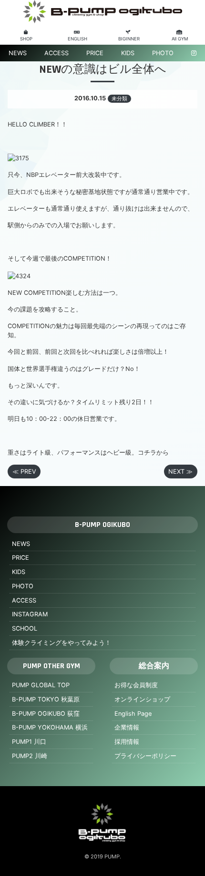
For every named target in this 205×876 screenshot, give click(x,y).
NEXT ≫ (180, 471)
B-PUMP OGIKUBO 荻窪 (46, 713)
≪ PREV (24, 471)
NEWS (18, 53)
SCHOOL (24, 628)
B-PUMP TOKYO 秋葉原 (46, 699)
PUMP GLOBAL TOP (41, 685)
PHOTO (163, 53)
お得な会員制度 (136, 685)
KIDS (127, 53)
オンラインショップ (142, 699)
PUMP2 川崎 (29, 755)
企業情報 (126, 727)
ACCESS (56, 53)
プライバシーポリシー (145, 755)
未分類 (119, 98)
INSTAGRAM (30, 614)
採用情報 (126, 741)
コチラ (147, 452)
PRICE (94, 53)
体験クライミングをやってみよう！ (61, 642)
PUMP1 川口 (29, 741)
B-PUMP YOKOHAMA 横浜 (50, 727)
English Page (133, 713)
